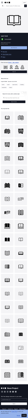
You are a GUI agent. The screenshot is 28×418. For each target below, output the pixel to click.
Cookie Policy (14, 411)
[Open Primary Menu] (2, 2)
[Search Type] (3, 6)
